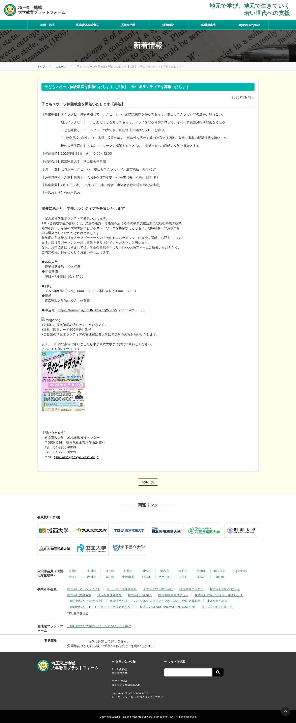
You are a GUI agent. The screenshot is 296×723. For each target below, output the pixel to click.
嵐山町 (219, 577)
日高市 (146, 577)
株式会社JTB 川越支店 (217, 607)
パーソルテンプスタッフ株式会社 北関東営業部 (167, 601)
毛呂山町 (165, 577)
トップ (41, 66)
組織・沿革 (47, 25)
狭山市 (201, 571)
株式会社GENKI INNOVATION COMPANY (168, 607)
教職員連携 (208, 25)
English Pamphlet (249, 25)
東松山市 (128, 577)
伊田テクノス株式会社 (122, 589)
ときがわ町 (239, 571)
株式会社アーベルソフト (83, 589)
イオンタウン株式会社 (158, 589)
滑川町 (91, 577)
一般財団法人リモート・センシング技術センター (100, 607)
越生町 (109, 571)
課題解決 (168, 25)
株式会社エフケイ (191, 589)
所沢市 (73, 577)
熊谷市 (164, 571)
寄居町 (201, 577)
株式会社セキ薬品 (140, 595)
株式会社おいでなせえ (225, 589)
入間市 (73, 571)
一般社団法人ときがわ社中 (85, 601)
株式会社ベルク (217, 601)
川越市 (128, 571)
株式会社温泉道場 (79, 595)
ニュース (61, 66)
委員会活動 (128, 25)
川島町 (146, 571)
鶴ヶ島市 (220, 571)
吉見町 (183, 577)
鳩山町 (109, 577)
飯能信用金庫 (119, 601)
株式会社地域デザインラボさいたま (219, 595)
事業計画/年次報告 (87, 25)
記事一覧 (148, 482)
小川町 (91, 571)
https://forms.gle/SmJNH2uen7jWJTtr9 (87, 310)
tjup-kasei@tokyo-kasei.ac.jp (76, 457)
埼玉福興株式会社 (109, 595)
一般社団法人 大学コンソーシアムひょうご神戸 (99, 626)
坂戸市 (183, 571)
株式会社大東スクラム (173, 595)
